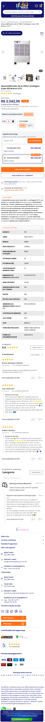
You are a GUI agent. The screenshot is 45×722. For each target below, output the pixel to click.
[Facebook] (7, 611)
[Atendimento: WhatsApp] (4, 709)
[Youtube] (2, 611)
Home (3, 22)
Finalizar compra (22, 169)
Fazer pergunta (36, 472)
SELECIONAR (23, 150)
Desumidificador (26, 22)
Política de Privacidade (29, 716)
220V (29, 125)
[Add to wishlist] (42, 34)
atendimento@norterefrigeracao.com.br (19, 593)
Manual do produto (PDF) (14, 190)
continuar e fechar (22, 719)
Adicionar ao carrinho (22, 175)
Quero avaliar (36, 347)
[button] (42, 52)
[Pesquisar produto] (39, 12)
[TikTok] (11, 611)
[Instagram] (16, 611)
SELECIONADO (22, 160)
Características (10, 228)
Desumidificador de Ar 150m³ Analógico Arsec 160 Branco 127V (20, 25)
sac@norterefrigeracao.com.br (15, 562)
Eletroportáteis (12, 22)
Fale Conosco (8, 618)
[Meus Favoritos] (36, 6)
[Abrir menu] (4, 6)
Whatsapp (7, 624)
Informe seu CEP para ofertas (22, 16)
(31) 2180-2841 (9, 555)
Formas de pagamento (9, 109)
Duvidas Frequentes (9, 544)
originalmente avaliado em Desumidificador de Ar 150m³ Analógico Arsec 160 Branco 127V (19, 371)
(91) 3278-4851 (9, 586)
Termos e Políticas (8, 540)
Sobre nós (5, 536)
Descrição (7, 197)
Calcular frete (35, 141)
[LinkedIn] (20, 611)
